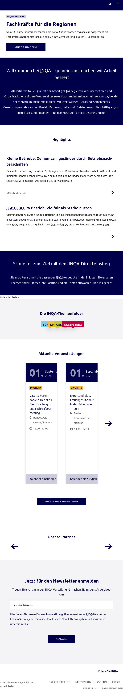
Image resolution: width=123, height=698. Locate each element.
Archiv (24, 624)
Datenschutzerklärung (49, 614)
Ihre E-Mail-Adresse (22, 600)
